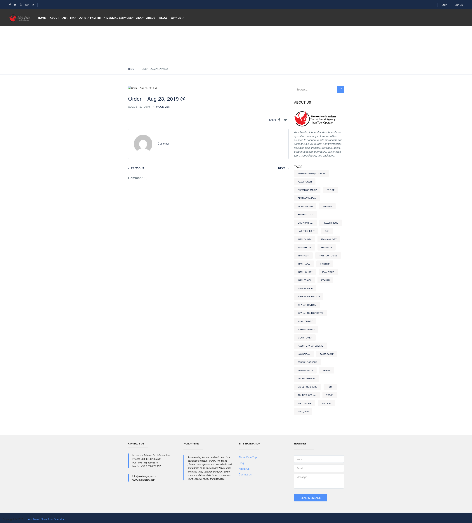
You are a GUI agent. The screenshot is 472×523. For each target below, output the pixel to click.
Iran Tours (78, 18)
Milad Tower (305, 337)
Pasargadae (327, 353)
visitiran (326, 403)
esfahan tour (305, 214)
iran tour (303, 255)
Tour (330, 386)
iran (326, 230)
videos (150, 18)
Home (42, 18)
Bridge (330, 189)
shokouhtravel (306, 378)
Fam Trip (96, 18)
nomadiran (304, 353)
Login (444, 4)
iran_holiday (305, 271)
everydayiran (305, 222)
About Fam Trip (248, 457)
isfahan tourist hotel (310, 312)
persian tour (305, 370)
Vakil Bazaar (305, 403)
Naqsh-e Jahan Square (310, 345)
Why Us (176, 18)
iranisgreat (304, 247)
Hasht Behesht (306, 230)
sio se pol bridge (307, 386)
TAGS (298, 166)
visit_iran (303, 411)
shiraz (326, 370)
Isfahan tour (305, 288)
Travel (330, 394)
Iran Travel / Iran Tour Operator (45, 519)
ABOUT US (302, 102)
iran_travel (304, 280)
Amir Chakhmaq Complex (311, 173)
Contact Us (245, 474)
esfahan (327, 206)
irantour (326, 247)
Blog (163, 18)
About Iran (58, 18)
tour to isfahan (307, 394)
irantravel (304, 263)
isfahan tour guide (309, 296)
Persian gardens (307, 362)
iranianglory (328, 239)
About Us (244, 468)
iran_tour (328, 271)
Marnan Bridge (306, 329)
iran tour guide (328, 255)
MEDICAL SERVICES (119, 18)
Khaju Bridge (305, 321)
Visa (139, 18)
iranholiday (304, 239)
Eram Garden (305, 206)
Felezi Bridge (330, 222)
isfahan (325, 280)
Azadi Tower (305, 181)
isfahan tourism (307, 304)
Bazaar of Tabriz (307, 189)
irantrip (324, 263)
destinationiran (307, 198)
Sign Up (459, 4)
